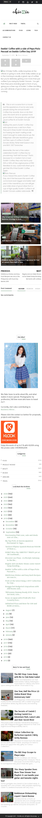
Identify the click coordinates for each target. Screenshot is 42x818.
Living (28, 30)
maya (4, 237)
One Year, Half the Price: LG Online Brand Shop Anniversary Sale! (26, 694)
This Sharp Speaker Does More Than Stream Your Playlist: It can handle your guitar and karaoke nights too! (20, 775)
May (8, 621)
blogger (21, 288)
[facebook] (19, 2)
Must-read (13, 23)
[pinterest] (36, 2)
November (10, 525)
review (5, 473)
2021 (6, 511)
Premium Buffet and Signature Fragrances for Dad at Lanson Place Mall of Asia (20, 261)
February (9, 631)
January (9, 635)
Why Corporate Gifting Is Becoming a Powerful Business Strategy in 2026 (19, 218)
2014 (6, 653)
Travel (23, 23)
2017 (6, 643)
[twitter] (32, 2)
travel (5, 481)
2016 (6, 646)
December (10, 521)
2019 (6, 518)
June (8, 617)
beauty (5, 469)
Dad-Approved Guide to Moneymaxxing (16, 241)
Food (21, 30)
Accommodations (9, 30)
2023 (6, 504)
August (9, 610)
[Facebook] (5, 61)
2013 (6, 657)
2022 (6, 508)
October (9, 529)
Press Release (23, 55)
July (7, 614)
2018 (6, 639)
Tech (36, 30)
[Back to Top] (38, 816)
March (8, 628)
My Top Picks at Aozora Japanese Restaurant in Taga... (19, 542)
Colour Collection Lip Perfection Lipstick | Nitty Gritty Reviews (26, 735)
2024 (6, 501)
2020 (6, 515)
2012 (6, 660)
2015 (6, 650)
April (8, 624)
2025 (6, 497)
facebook (30, 288)
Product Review (9, 465)
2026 (6, 494)
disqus (37, 288)
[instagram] (23, 2)
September (11, 532)
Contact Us (7, 37)
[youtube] (28, 2)
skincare (6, 477)
